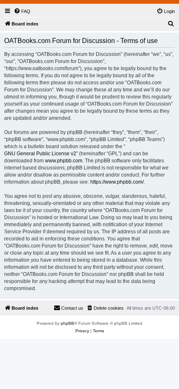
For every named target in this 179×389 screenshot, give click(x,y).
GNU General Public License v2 (40, 154)
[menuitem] (22, 11)
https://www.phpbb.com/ (117, 182)
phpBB (67, 323)
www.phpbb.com (63, 161)
